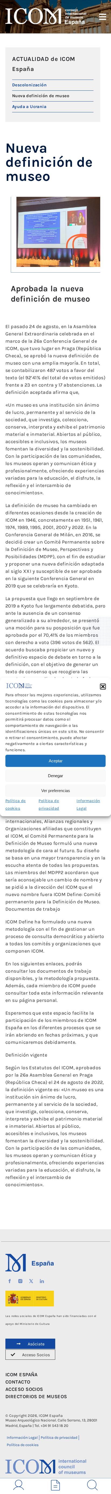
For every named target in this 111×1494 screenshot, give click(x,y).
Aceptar (56, 761)
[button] (103, 686)
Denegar (55, 775)
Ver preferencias (55, 790)
